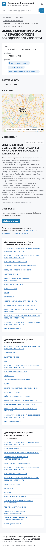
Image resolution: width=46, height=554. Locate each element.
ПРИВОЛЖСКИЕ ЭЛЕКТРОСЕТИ (15, 262)
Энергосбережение (16, 67)
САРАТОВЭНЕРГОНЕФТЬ (13, 274)
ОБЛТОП (7, 492)
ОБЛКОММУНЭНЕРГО (12, 392)
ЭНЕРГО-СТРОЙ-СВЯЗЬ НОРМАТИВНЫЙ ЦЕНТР (21, 388)
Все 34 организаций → (12, 328)
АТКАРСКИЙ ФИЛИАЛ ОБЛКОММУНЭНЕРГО (20, 266)
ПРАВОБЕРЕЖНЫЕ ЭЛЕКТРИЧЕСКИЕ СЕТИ (19, 305)
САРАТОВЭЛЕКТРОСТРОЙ (13, 285)
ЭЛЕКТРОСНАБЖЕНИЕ (12, 357)
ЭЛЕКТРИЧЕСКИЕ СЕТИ (12, 448)
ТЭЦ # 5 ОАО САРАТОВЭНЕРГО (15, 507)
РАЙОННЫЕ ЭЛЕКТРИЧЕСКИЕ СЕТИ (17, 396)
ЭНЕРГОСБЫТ (9, 297)
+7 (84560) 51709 (14, 56)
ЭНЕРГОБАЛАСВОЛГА (12, 484)
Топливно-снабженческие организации (23, 71)
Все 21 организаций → (12, 421)
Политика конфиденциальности (23, 545)
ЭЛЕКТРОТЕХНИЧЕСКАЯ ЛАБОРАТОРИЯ (18, 463)
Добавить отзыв (10, 221)
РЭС (5, 361)
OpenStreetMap (35, 129)
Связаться (5, 545)
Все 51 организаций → (12, 524)
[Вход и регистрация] (42, 4)
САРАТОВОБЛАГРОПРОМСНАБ (15, 496)
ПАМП (6, 384)
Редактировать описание (34, 142)
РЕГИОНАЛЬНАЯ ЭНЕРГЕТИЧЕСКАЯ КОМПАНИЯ (21, 453)
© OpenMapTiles (20, 129)
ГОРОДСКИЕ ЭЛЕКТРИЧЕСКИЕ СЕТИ (17, 270)
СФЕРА (6, 293)
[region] (23, 113)
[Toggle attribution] (42, 129)
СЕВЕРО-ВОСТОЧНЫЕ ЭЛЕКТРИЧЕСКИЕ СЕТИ (20, 301)
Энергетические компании (13, 21)
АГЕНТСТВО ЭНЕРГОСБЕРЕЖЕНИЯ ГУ (17, 380)
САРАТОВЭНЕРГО (10, 353)
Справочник (6, 17)
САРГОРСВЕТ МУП (10, 289)
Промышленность (19, 17)
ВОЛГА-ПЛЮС (9, 488)
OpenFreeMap (10, 129)
